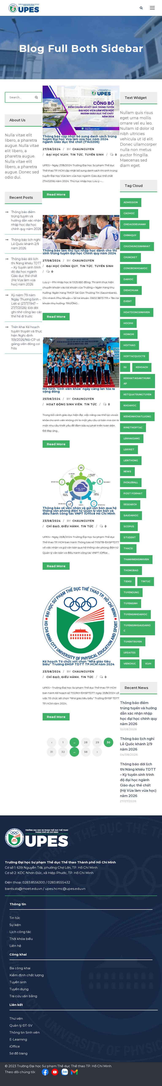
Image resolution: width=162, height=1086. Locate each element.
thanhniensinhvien (136, 559)
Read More (56, 194)
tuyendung (131, 592)
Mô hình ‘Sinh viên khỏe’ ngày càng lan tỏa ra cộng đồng (79, 390)
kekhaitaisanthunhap (137, 381)
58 (86, 751)
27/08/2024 (52, 149)
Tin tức (76, 154)
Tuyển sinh (94, 154)
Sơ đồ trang (18, 1053)
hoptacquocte (134, 356)
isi (125, 367)
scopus (129, 526)
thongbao (131, 570)
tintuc (145, 581)
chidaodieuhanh (135, 224)
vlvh (148, 663)
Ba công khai (19, 968)
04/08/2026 (129, 754)
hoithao (129, 345)
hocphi (128, 323)
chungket (130, 257)
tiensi (128, 581)
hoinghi (129, 334)
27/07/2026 (128, 801)
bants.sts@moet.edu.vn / (25, 889)
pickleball (131, 482)
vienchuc (130, 663)
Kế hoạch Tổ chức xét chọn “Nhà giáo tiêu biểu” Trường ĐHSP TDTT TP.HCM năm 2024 (79, 663)
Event (128, 301)
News (127, 471)
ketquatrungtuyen (137, 394)
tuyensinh (131, 603)
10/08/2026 (128, 729)
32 (63, 751)
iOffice (14, 1046)
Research (130, 504)
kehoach (142, 367)
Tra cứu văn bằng (23, 996)
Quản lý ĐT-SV (20, 1025)
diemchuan (131, 290)
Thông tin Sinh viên (24, 1032)
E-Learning (18, 1039)
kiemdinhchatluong (137, 416)
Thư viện (16, 1018)
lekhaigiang (132, 438)
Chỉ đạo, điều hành (62, 526)
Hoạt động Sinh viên (64, 404)
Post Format (133, 493)
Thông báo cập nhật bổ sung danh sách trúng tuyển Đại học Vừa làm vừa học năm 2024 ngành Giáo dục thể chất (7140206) (80, 139)
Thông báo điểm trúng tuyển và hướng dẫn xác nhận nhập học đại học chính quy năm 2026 (26, 220)
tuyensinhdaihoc (135, 614)
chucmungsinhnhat (137, 246)
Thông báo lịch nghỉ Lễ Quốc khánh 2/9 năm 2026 (25, 244)
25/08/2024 (51, 398)
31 (51, 751)
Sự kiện (15, 925)
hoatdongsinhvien (137, 312)
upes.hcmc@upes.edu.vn (65, 889)
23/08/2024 (52, 520)
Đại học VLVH (57, 154)
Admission (131, 202)
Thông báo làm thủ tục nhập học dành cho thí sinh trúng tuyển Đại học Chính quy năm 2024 (80, 252)
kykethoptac (133, 427)
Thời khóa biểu (21, 939)
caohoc (129, 213)
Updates (130, 652)
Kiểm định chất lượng (26, 975)
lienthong (131, 460)
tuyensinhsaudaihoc (137, 628)
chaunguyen (83, 149)
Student (130, 537)
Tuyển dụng (18, 989)
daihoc (128, 279)
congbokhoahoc (135, 268)
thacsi (128, 548)
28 (86, 742)
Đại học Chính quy (62, 266)
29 (97, 742)
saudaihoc (131, 515)
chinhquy (130, 235)
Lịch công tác (20, 932)
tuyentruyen (133, 641)
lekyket (129, 449)
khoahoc (130, 405)
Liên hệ (15, 946)
